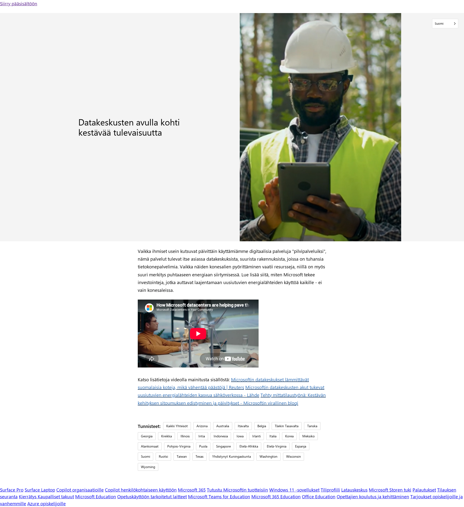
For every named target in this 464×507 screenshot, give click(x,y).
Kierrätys (28, 496)
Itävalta (243, 426)
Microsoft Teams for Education (219, 496)
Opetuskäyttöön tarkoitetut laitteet (152, 496)
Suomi (145, 456)
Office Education (318, 496)
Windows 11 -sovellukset (294, 489)
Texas (199, 456)
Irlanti (256, 436)
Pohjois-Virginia (178, 446)
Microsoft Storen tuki (390, 489)
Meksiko (308, 436)
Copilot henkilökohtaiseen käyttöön (141, 489)
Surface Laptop (40, 489)
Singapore (223, 446)
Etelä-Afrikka (248, 446)
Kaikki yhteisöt (177, 426)
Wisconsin (293, 456)
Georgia (146, 436)
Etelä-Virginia (276, 446)
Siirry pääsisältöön (18, 3)
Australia (222, 426)
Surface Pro (11, 489)
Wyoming (148, 466)
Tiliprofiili (330, 489)
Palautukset (424, 489)
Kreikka (166, 436)
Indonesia (221, 436)
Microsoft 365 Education (276, 496)
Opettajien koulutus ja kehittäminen (373, 496)
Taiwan (182, 456)
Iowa (240, 436)
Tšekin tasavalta (286, 426)
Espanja (300, 446)
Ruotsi (163, 456)
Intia (201, 436)
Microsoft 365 (192, 489)
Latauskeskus (354, 489)
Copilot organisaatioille (80, 489)
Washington (268, 456)
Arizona (202, 426)
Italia (272, 436)
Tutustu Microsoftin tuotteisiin (237, 489)
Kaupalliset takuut (56, 496)
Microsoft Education (95, 496)
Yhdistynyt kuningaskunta (231, 456)
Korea (289, 436)
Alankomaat (150, 446)
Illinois (185, 436)
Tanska (312, 426)
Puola (203, 446)
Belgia (261, 426)
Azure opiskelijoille (46, 503)
